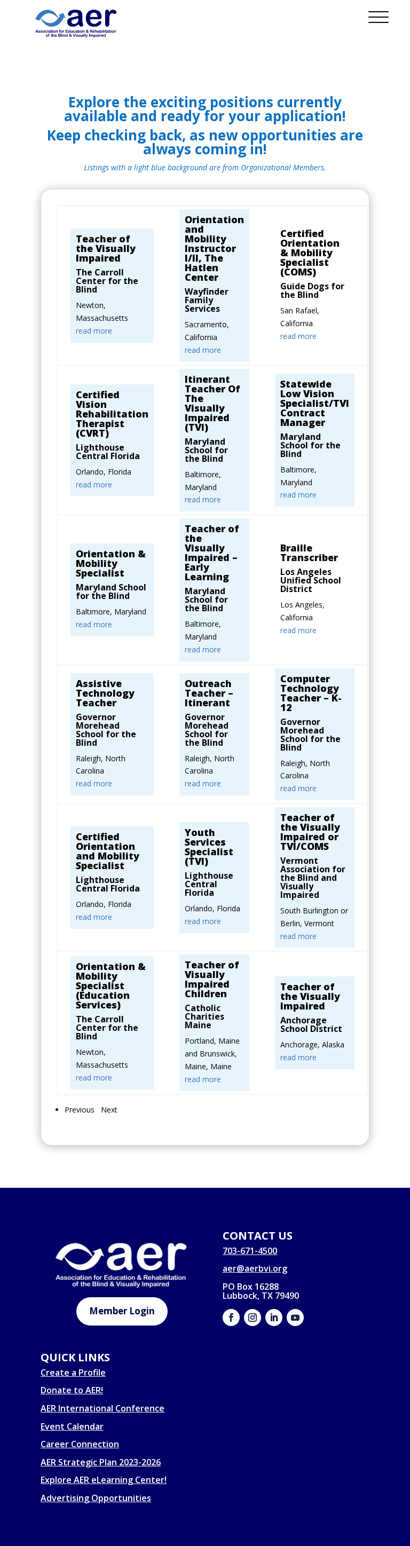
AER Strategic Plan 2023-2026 (101, 1462)
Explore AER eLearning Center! (104, 1480)
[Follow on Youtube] (295, 1317)
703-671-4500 (250, 1251)
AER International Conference (102, 1408)
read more (94, 331)
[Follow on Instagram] (252, 1317)
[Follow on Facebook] (231, 1317)
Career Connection (80, 1444)
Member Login (122, 1311)
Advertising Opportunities (96, 1498)
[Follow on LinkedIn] (273, 1317)
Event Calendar (72, 1426)
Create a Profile (73, 1372)
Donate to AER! (72, 1390)
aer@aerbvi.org (255, 1268)
